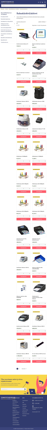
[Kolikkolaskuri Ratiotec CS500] (44, 90)
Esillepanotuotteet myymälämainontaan (5, 24)
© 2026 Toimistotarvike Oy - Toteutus (21, 428)
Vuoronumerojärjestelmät (6, 27)
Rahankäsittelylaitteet (5, 19)
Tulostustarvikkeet (16, 424)
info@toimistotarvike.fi (39, 400)
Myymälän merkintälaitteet (6, 37)
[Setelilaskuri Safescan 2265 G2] (44, 315)
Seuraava (24, 368)
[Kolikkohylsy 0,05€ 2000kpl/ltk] (29, 200)
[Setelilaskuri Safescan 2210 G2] (29, 256)
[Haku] (45, 5)
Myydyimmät (24, 411)
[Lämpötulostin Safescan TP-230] (44, 117)
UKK (23, 402)
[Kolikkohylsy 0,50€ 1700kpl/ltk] (29, 172)
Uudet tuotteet (25, 409)
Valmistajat (24, 406)
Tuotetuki (24, 408)
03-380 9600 (37, 403)
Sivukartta (24, 415)
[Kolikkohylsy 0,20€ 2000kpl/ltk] (44, 172)
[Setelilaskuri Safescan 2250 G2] (29, 90)
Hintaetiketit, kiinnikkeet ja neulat (6, 34)
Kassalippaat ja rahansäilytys (7, 21)
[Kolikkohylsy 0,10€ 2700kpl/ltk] (44, 200)
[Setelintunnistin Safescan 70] (29, 33)
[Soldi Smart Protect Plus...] (29, 227)
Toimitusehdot (25, 400)
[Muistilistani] (40, 2)
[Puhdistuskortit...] (44, 285)
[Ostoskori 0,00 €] (42, 2)
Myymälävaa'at (4, 40)
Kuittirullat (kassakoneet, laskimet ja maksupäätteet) (6, 30)
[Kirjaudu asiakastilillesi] (38, 2)
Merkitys (43, 21)
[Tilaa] (25, 389)
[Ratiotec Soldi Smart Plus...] (44, 61)
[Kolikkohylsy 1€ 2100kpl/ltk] (44, 145)
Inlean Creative (30, 428)
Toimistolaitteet (15, 420)
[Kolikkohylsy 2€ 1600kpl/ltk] (29, 145)
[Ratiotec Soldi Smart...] (44, 33)
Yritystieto (24, 404)
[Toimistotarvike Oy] (7, 2)
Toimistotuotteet (16, 422)
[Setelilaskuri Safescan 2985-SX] (29, 342)
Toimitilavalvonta (4, 42)
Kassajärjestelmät (4, 16)
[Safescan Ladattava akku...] (44, 256)
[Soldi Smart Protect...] (44, 227)
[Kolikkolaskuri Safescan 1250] (29, 117)
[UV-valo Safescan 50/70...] (44, 342)
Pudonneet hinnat (25, 413)
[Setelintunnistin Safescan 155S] (29, 315)
